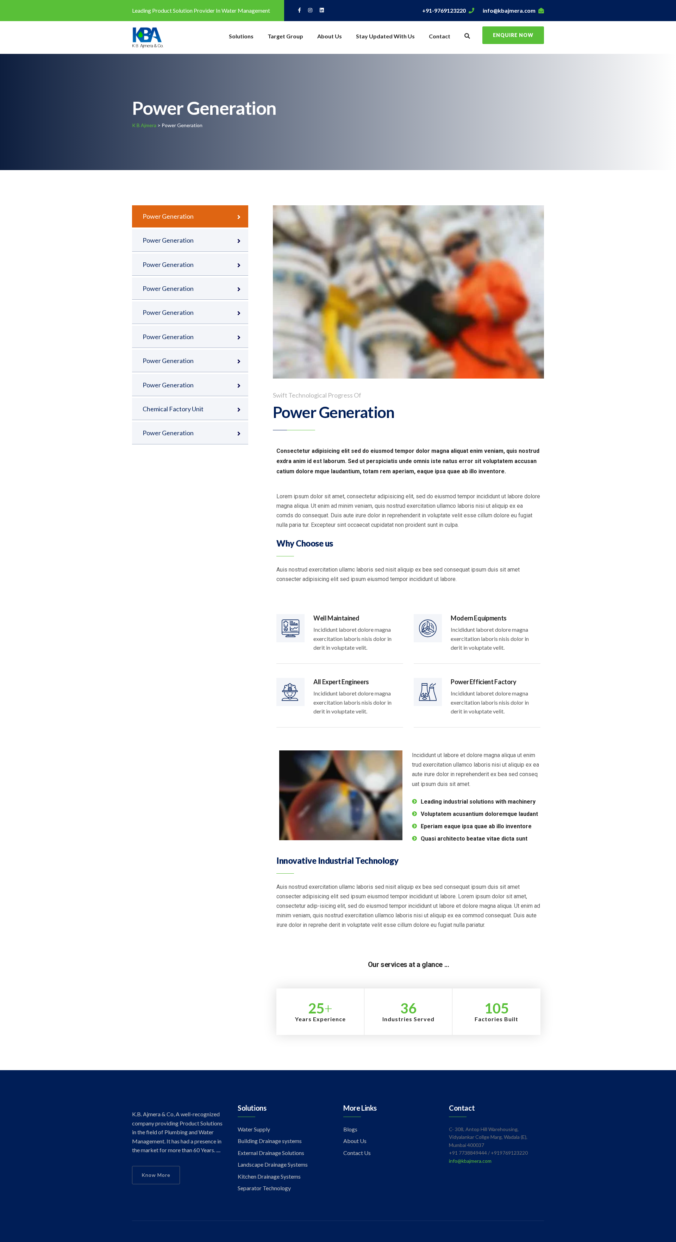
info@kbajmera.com (509, 10)
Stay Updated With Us (385, 36)
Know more (156, 1175)
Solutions (241, 36)
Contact (439, 36)
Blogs (350, 1129)
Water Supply (254, 1129)
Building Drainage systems (270, 1140)
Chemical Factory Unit (173, 409)
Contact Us (357, 1152)
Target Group (285, 36)
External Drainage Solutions (271, 1152)
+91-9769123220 (444, 10)
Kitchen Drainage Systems (269, 1176)
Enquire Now (513, 35)
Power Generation (168, 216)
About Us (329, 36)
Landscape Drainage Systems (273, 1164)
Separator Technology (264, 1188)
